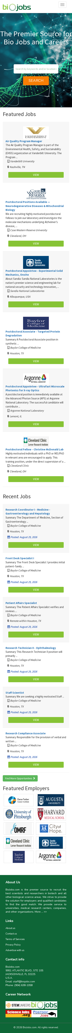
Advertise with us (15, 950)
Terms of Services (15, 939)
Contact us (11, 933)
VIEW (36, 175)
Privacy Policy (13, 944)
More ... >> (41, 911)
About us (10, 928)
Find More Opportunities (19, 778)
